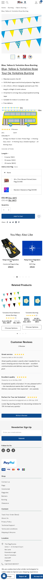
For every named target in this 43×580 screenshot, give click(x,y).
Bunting (4, 500)
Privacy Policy (7, 522)
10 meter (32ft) (10, 160)
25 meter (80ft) (10, 163)
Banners (4, 496)
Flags (3, 485)
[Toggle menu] (3, 2)
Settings (8, 576)
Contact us (6, 482)
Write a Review (21, 415)
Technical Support (8, 525)
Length (5, 153)
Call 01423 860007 (12, 564)
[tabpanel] (11, 310)
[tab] (17, 333)
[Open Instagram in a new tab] (3, 450)
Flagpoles (5, 493)
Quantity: (5, 205)
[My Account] (36, 2)
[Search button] (7, 2)
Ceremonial (6, 489)
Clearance (5, 503)
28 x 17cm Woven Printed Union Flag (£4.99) (25, 180)
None (9, 173)
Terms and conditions (9, 529)
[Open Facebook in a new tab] (13, 450)
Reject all (22, 576)
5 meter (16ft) (9, 157)
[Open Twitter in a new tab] (8, 450)
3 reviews (14, 129)
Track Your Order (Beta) (10, 515)
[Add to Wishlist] (39, 216)
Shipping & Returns (8, 532)
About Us (5, 518)
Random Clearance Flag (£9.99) (25, 190)
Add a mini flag (10, 167)
